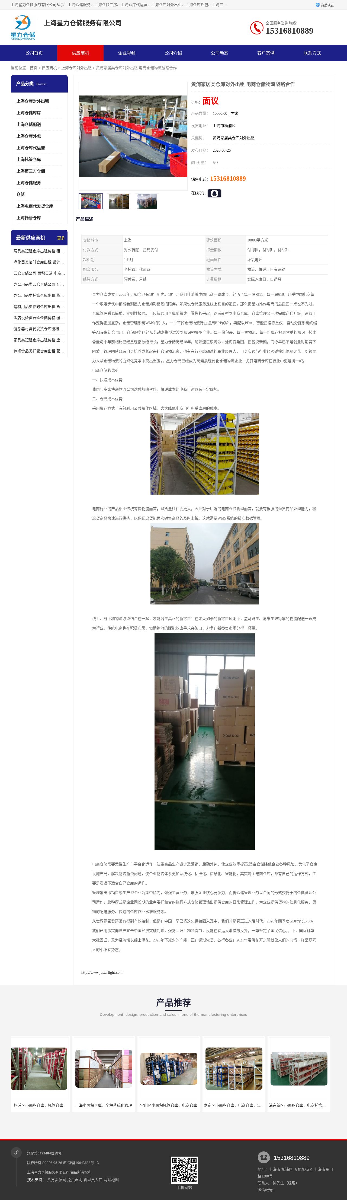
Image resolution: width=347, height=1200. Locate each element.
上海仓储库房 (29, 113)
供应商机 (80, 53)
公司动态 (219, 53)
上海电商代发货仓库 (35, 206)
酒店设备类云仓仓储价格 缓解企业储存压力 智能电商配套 (39, 318)
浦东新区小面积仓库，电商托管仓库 (237, 1105)
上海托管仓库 (29, 159)
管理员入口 (92, 1180)
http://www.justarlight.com (102, 972)
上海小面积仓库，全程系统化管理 (42, 1105)
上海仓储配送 (29, 124)
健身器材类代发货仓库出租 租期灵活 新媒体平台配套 (39, 329)
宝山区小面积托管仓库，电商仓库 (107, 1105)
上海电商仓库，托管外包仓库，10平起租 (306, 1105)
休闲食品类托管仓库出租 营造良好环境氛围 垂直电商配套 (39, 351)
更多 (61, 238)
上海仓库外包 (29, 136)
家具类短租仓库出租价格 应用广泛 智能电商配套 (39, 340)
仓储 (21, 194)
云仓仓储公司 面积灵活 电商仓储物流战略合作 (39, 273)
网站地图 (111, 1180)
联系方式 (312, 53)
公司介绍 (173, 53)
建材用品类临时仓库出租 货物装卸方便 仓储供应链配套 (39, 307)
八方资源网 (56, 1180)
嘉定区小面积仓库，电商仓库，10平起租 (176, 1105)
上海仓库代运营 (31, 148)
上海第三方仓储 (31, 171)
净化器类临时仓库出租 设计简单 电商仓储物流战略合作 (39, 262)
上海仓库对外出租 (76, 68)
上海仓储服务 (29, 183)
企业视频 (127, 53)
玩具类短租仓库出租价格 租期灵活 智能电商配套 (39, 251)
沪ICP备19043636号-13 (81, 1163)
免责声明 (74, 1180)
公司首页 (34, 53)
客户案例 (266, 53)
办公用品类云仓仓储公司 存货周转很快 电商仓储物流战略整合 (39, 284)
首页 (33, 68)
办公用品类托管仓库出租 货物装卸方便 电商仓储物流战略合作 (39, 296)
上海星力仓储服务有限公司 (48, 1172)
